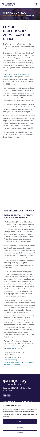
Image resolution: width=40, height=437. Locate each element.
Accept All (20, 421)
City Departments (20, 15)
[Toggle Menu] (28, 4)
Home (4, 15)
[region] (20, 419)
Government (10, 15)
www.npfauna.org (18, 348)
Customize (20, 427)
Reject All (20, 432)
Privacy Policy (8, 390)
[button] (36, 4)
